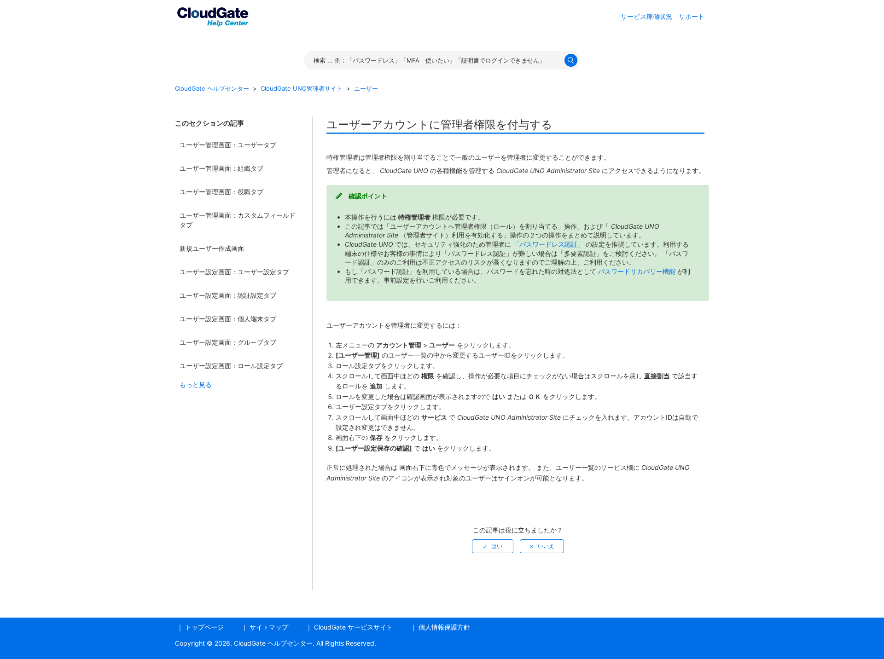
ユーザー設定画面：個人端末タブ (228, 319)
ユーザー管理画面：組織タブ (221, 168)
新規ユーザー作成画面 (212, 248)
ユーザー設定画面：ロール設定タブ (231, 366)
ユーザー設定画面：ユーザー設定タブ (234, 272)
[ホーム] (212, 15)
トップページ (204, 627)
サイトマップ (269, 627)
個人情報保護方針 (444, 627)
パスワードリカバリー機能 (637, 271)
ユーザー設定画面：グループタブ (228, 342)
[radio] (492, 546)
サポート (691, 16)
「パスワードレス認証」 (549, 244)
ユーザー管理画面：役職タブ (221, 192)
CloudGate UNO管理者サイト (302, 88)
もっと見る (196, 384)
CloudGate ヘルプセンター (212, 88)
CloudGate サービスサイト (353, 627)
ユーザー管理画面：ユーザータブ (228, 145)
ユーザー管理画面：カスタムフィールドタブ (238, 220)
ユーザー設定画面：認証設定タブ (228, 295)
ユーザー (366, 88)
